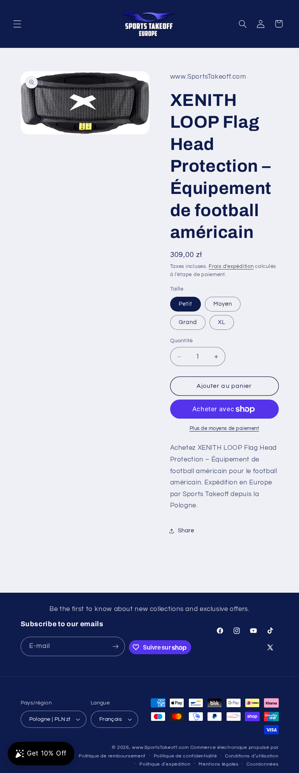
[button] (17, 24)
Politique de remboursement (112, 756)
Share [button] (186, 531)
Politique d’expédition (164, 764)
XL (221, 322)
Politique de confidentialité (185, 756)
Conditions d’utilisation (252, 756)
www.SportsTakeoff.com (160, 747)
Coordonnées (262, 764)
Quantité (181, 340)
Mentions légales (219, 764)
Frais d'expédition (231, 266)
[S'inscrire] (116, 646)
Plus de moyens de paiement (224, 428)
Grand (188, 322)
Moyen (222, 304)
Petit (185, 304)
